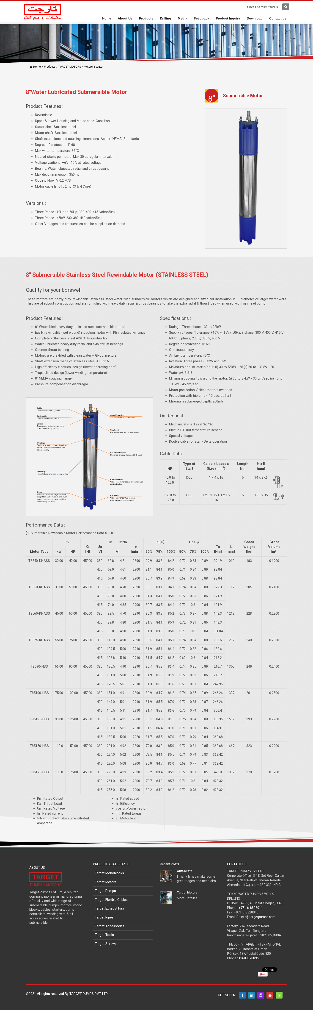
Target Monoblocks (109, 873)
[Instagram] (260, 995)
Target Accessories (109, 926)
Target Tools (104, 935)
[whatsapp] (279, 995)
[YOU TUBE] (269, 995)
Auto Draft (184, 871)
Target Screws (106, 944)
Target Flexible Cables (111, 900)
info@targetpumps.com (258, 917)
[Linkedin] (251, 995)
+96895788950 (250, 958)
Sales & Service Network (262, 6)
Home (37, 66)
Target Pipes (104, 917)
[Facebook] (242, 995)
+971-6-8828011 (251, 908)
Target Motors (105, 882)
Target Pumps (105, 891)
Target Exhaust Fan (109, 908)
